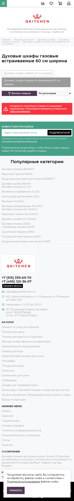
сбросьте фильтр (20, 111)
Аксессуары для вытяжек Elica (20, 196)
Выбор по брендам (14, 399)
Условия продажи (13, 425)
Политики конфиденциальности (19, 141)
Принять (15, 490)
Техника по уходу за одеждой (20, 327)
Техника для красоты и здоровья (22, 336)
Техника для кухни (13, 331)
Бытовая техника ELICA (16, 186)
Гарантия (7, 415)
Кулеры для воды (12, 351)
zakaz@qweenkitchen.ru (21, 291)
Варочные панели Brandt (17, 174)
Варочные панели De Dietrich (20, 214)
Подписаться (59, 132)
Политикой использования (23, 481)
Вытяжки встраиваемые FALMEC (22, 206)
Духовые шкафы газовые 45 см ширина (28, 73)
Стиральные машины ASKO (18, 226)
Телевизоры (9, 380)
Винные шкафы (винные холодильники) (26, 341)
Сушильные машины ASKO (18, 231)
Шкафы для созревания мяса (20, 385)
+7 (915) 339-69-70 (16, 278)
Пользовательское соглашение (21, 435)
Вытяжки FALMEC (13, 201)
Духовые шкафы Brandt (16, 183)
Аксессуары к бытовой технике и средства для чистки (35, 390)
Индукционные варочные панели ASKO (26, 241)
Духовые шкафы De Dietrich (19, 218)
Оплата (6, 411)
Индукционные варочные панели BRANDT (28, 178)
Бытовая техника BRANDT (18, 169)
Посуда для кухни (13, 365)
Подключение (10, 420)
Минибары (8, 360)
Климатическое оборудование (21, 346)
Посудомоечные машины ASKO (21, 236)
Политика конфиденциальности (21, 430)
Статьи (6, 440)
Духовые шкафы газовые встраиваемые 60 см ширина (32, 82)
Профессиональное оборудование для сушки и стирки (36, 394)
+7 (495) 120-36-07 (16, 281)
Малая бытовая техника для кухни (23, 356)
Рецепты (7, 445)
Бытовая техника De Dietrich (19, 209)
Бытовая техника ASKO (16, 223)
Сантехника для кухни (15, 375)
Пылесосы (8, 370)
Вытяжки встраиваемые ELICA (20, 191)
